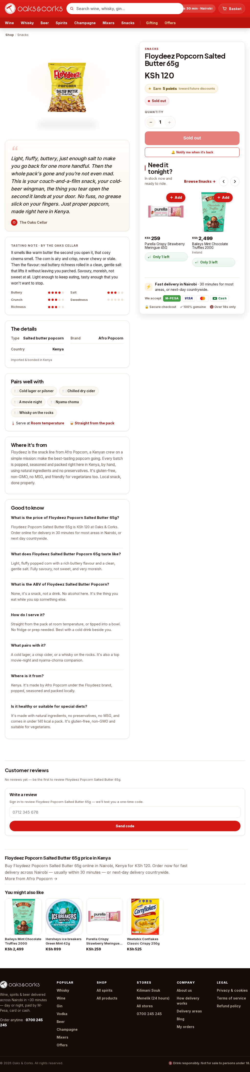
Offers (170, 23)
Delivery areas (189, 1011)
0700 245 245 (149, 1014)
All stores (145, 1006)
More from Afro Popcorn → (31, 878)
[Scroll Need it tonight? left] (223, 181)
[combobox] (125, 8)
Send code (125, 826)
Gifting (152, 23)
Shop (9, 35)
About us (184, 990)
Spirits (61, 23)
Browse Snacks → (200, 181)
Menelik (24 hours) (153, 998)
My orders (185, 1027)
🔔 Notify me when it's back (192, 152)
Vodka (62, 1014)
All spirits (105, 990)
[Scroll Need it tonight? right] (235, 181)
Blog (180, 1019)
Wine (9, 23)
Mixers (109, 23)
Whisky (27, 23)
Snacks (128, 23)
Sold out (192, 138)
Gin (59, 1006)
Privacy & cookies (232, 990)
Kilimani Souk (148, 990)
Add (178, 197)
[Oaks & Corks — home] (33, 8)
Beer (45, 23)
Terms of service (231, 998)
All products (107, 998)
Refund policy (229, 1006)
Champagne (85, 23)
